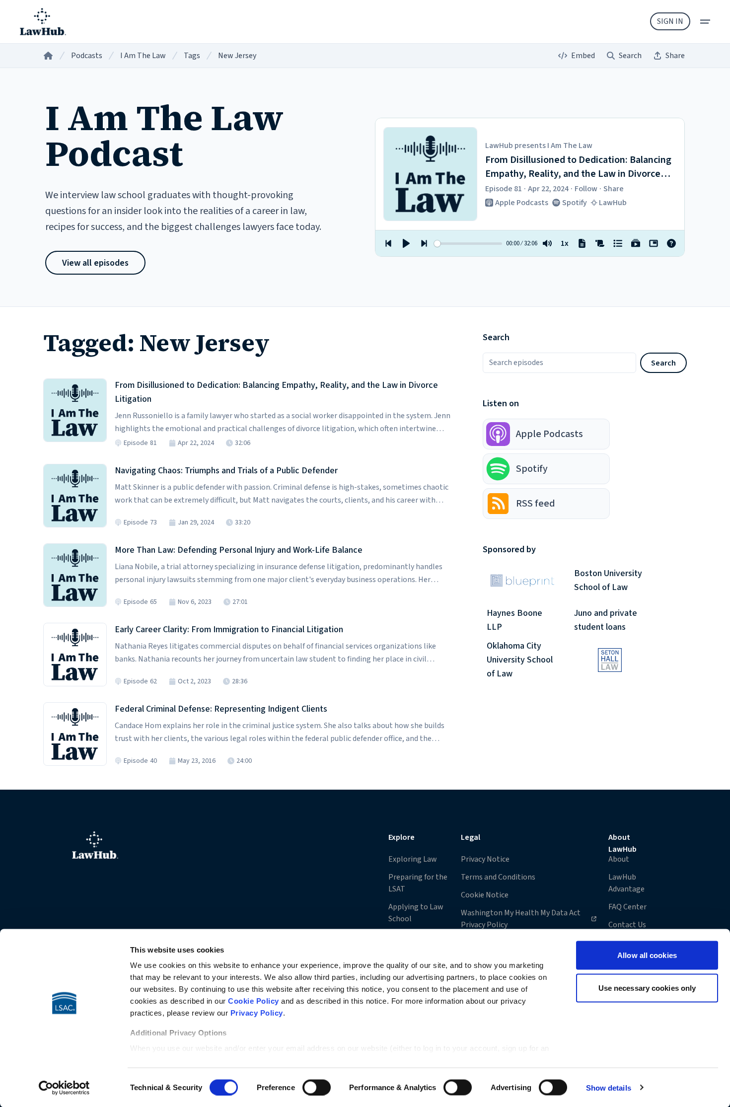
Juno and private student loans (605, 620)
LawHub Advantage (626, 883)
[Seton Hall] (610, 660)
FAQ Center (627, 906)
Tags (192, 55)
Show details (608, 1087)
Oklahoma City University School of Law (520, 660)
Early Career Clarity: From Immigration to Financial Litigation (229, 629)
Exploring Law (412, 859)
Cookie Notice (485, 894)
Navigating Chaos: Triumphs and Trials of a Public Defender (226, 470)
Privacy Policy (256, 1013)
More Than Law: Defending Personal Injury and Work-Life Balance (239, 550)
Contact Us (627, 924)
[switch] (316, 1087)
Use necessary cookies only (647, 987)
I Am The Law (143, 55)
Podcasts (86, 55)
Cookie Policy (253, 1001)
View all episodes (95, 263)
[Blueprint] (522, 580)
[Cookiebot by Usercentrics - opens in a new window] (64, 1087)
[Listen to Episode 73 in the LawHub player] (75, 495)
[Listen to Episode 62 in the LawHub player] (75, 654)
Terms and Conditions (498, 877)
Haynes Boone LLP (514, 620)
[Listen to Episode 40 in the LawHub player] (75, 734)
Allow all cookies (647, 955)
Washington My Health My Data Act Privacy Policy (520, 918)
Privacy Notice (485, 859)
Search (663, 363)
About (618, 859)
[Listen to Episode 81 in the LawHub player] (75, 410)
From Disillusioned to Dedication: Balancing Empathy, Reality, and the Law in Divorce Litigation (276, 392)
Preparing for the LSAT (417, 883)
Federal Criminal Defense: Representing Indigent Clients (221, 709)
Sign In (670, 21)
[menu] (705, 21)
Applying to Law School (415, 912)
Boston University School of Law (608, 580)
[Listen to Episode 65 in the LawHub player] (75, 575)
